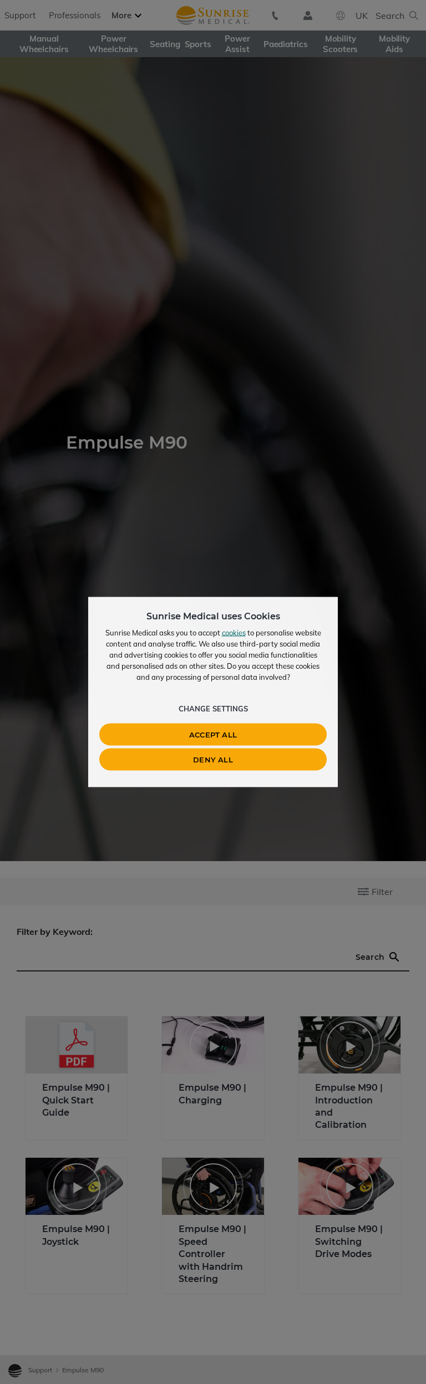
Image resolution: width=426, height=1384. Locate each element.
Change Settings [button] (213, 708)
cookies (234, 632)
